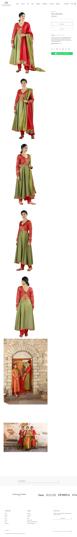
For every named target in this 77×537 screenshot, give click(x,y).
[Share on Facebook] (57, 49)
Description (53, 35)
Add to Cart (62, 24)
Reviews (62, 35)
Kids (32, 4)
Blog (5, 521)
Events (6, 520)
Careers (28, 516)
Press (6, 518)
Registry (57, 4)
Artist (6, 513)
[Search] (72, 4)
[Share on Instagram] (66, 49)
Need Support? (23, 481)
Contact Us (29, 515)
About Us (29, 513)
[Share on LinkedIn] (69, 49)
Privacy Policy (29, 520)
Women (23, 4)
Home (17, 4)
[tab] (53, 35)
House (6, 516)
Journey (6, 515)
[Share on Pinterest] (60, 49)
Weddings (45, 4)
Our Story (52, 4)
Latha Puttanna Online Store (11, 533)
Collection (38, 4)
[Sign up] (71, 518)
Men (28, 4)
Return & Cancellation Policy (32, 521)
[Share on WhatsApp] (63, 49)
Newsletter (7, 523)
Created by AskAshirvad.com (20, 533)
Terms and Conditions (31, 523)
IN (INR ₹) (66, 3)
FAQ (28, 518)
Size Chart (58, 35)
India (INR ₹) (7, 530)
